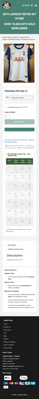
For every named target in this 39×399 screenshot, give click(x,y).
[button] (36, 5)
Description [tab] (12, 245)
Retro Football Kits (13, 37)
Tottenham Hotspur (14, 39)
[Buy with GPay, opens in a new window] (19, 129)
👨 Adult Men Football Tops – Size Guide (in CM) (19, 154)
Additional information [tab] (16, 249)
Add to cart (19, 122)
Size (7, 97)
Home (4, 37)
